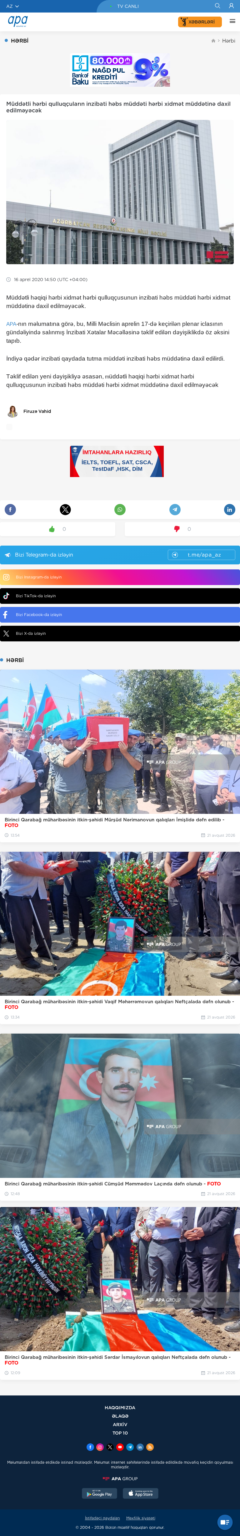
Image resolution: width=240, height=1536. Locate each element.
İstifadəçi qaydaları (102, 1518)
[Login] (231, 6)
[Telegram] (130, 1447)
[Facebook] (90, 1447)
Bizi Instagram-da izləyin (39, 577)
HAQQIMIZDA (120, 1407)
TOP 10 (120, 1433)
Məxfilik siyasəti (140, 1518)
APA (11, 324)
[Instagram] (100, 1447)
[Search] (217, 6)
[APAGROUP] (120, 1478)
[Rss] (150, 1447)
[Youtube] (120, 1447)
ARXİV (120, 1424)
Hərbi (228, 41)
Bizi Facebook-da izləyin (39, 614)
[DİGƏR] (231, 22)
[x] (110, 1447)
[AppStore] (140, 1494)
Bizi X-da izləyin (31, 633)
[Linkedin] (140, 1447)
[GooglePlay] (100, 1494)
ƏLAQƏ (120, 1416)
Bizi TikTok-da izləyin (36, 595)
